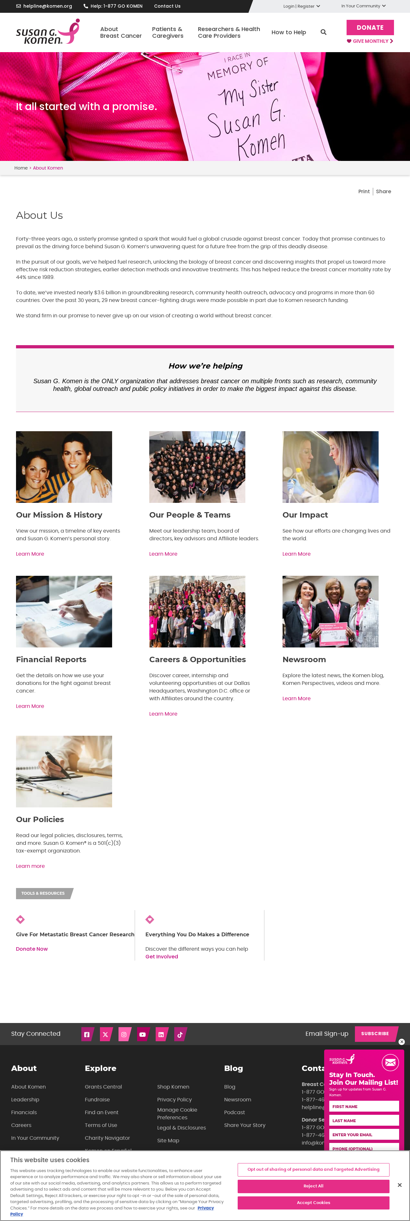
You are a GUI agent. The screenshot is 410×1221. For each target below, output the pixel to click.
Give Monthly (371, 41)
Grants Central (103, 1087)
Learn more (30, 866)
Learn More (30, 554)
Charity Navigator (107, 1138)
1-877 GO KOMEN (323, 1092)
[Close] (400, 1185)
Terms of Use (101, 1125)
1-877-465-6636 (322, 1099)
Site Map (168, 1140)
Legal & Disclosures (181, 1127)
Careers (21, 1125)
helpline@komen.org (47, 6)
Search (323, 32)
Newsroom (237, 1099)
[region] (205, 1185)
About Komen (28, 1087)
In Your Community (35, 1138)
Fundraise (97, 1099)
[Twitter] (107, 1034)
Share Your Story (245, 1125)
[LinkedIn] (163, 1034)
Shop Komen (173, 1087)
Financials (24, 1112)
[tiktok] (181, 1034)
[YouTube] (144, 1034)
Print (364, 191)
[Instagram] (126, 1034)
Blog (229, 1087)
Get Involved (161, 956)
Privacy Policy (174, 1099)
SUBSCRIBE (375, 1034)
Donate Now (32, 949)
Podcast (234, 1112)
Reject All (314, 1186)
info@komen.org (322, 1143)
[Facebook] (88, 1034)
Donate (370, 28)
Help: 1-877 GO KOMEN (117, 6)
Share (383, 191)
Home (21, 168)
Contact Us (167, 6)
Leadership (25, 1099)
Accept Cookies (314, 1203)
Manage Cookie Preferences (177, 1113)
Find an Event (102, 1112)
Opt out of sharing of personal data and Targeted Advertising (314, 1170)
